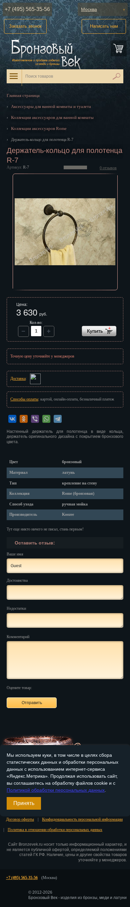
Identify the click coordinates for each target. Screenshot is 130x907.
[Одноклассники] (24, 419)
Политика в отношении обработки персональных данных (55, 829)
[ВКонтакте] (12, 419)
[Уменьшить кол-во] (48, 331)
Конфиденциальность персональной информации (82, 819)
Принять (23, 803)
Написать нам (104, 26)
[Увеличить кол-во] (23, 331)
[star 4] (62, 687)
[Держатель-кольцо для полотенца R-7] (65, 232)
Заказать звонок (25, 26)
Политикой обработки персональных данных (56, 790)
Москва (89, 9)
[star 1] (39, 687)
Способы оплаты (24, 399)
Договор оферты (20, 819)
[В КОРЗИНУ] (99, 331)
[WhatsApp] (46, 419)
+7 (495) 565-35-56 (27, 9)
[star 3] (55, 687)
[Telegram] (58, 419)
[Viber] (35, 419)
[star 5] (70, 687)
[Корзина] (119, 48)
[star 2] (47, 687)
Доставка (18, 378)
